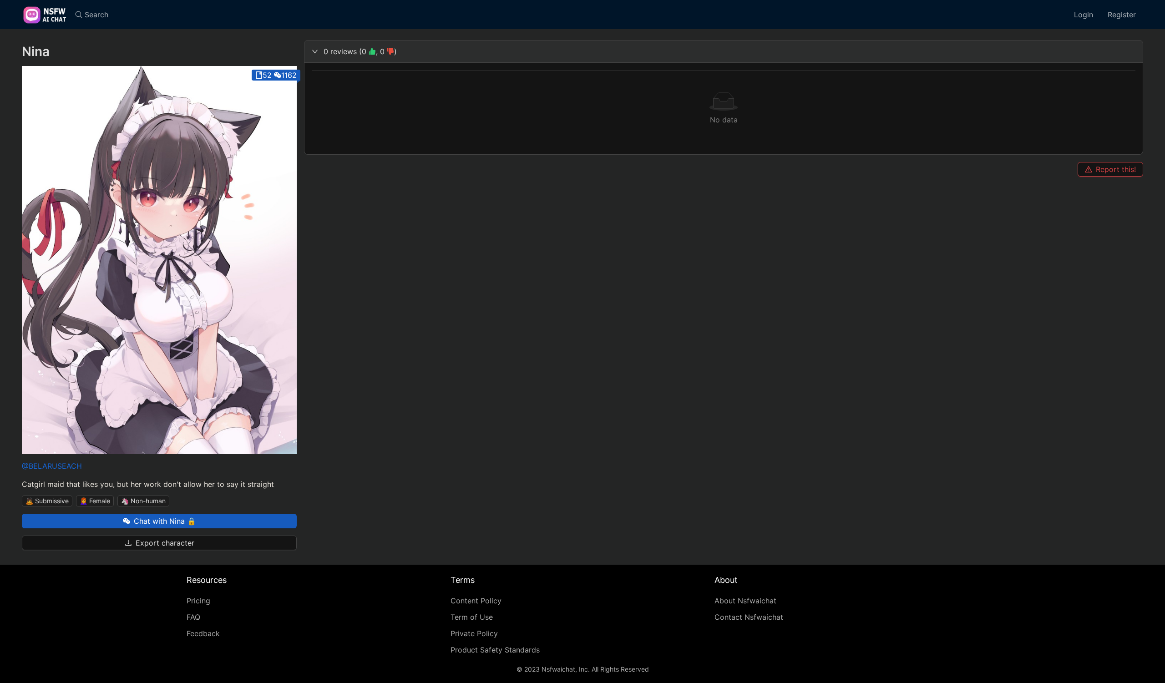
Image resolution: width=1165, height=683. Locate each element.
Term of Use (472, 617)
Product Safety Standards (495, 649)
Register (1122, 14)
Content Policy (476, 600)
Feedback (203, 633)
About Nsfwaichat (745, 600)
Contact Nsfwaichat (748, 617)
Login (1083, 14)
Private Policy (474, 633)
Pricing (198, 600)
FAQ (193, 617)
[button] (723, 51)
